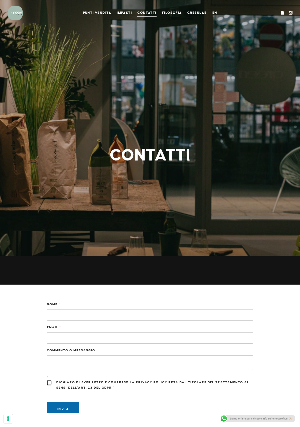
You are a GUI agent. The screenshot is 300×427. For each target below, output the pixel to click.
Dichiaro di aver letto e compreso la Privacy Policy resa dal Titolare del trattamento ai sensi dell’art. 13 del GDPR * (152, 385)
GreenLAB (197, 13)
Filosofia (172, 13)
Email (54, 327)
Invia (63, 409)
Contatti (146, 13)
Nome (53, 304)
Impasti (124, 13)
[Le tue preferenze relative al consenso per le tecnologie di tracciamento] (8, 418)
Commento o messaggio (71, 350)
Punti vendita (97, 13)
